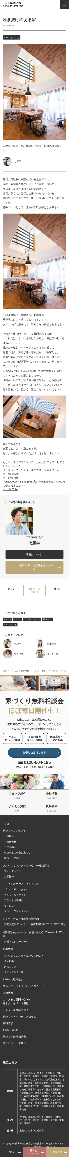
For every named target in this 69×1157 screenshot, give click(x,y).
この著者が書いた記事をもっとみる (33, 567)
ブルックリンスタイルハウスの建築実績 (26, 865)
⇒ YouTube (10, 489)
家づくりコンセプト (14, 830)
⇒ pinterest (10, 477)
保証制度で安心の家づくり (18, 852)
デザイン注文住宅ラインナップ (21, 883)
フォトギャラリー (13, 871)
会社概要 (9, 961)
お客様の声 (10, 876)
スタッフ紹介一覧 (13, 972)
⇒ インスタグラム (31, 469)
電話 (11, 1152)
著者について (33, 554)
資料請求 (8, 1023)
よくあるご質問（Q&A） (17, 999)
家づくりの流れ (12, 858)
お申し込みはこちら (34, 752)
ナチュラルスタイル (15, 895)
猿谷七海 (19, 653)
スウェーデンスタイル (16, 911)
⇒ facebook (11, 473)
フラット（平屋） (13, 900)
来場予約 (57, 1152)
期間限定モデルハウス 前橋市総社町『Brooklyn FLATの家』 (33, 934)
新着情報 (8, 949)
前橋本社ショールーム (16, 941)
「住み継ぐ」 (11, 847)
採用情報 (8, 992)
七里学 (18, 161)
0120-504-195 (37, 762)
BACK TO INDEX (34, 590)
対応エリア (10, 966)
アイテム (7, 619)
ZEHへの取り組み (13, 979)
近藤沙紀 (51, 643)
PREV (11, 589)
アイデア (17, 619)
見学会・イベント (34, 1152)
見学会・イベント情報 (16, 1003)
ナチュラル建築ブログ (20, 671)
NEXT (57, 589)
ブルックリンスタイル (16, 889)
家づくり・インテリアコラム (19, 1016)
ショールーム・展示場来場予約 (21, 918)
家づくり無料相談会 (14, 1036)
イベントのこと (11, 37)
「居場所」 (10, 836)
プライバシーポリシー (16, 1043)
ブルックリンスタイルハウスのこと (23, 955)
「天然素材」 (11, 841)
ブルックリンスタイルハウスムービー (25, 986)
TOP (5, 671)
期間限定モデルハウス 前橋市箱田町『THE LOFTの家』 (35, 924)
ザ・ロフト (10, 905)
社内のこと (47, 619)
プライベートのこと (32, 619)
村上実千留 (53, 653)
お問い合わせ (10, 1029)
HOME (6, 823)
